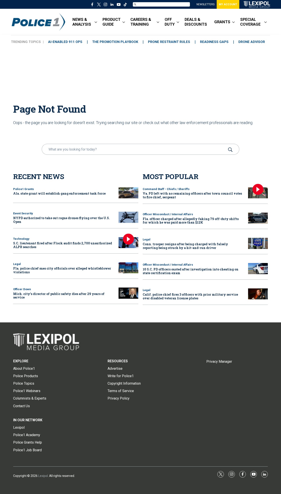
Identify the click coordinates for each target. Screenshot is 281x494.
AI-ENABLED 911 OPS (65, 42)
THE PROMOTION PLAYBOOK (115, 42)
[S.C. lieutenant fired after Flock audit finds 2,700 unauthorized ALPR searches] (128, 242)
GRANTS (222, 22)
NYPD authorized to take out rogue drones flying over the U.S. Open (61, 220)
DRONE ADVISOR (251, 42)
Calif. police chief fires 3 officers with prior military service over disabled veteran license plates (190, 296)
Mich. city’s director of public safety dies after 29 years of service (58, 296)
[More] (96, 22)
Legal (17, 264)
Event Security (23, 213)
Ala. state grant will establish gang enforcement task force (59, 193)
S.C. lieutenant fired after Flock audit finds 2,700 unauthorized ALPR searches (62, 245)
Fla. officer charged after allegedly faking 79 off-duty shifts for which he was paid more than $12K (191, 221)
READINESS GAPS (214, 42)
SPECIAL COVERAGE (250, 22)
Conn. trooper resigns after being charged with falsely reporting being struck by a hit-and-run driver (185, 246)
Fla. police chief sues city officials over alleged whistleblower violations (62, 270)
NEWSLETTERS (205, 4)
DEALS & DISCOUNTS (196, 22)
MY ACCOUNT (228, 4)
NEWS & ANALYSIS (81, 22)
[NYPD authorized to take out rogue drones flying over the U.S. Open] (128, 217)
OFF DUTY (170, 22)
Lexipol (43, 476)
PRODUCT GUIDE (112, 22)
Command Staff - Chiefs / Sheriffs (166, 189)
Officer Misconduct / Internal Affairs (168, 214)
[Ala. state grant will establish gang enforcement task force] (128, 193)
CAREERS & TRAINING (140, 22)
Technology (21, 238)
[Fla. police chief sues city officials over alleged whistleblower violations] (128, 268)
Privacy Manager (219, 361)
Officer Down (22, 289)
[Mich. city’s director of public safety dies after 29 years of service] (128, 293)
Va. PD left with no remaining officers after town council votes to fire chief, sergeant (192, 195)
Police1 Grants (23, 189)
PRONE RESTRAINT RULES (169, 42)
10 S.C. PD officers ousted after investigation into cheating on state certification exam (190, 271)
